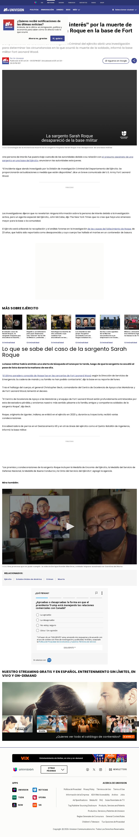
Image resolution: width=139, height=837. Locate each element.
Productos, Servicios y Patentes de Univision (106, 811)
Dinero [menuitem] (59, 10)
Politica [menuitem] (34, 10)
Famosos (71, 2)
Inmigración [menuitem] (47, 10)
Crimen (49, 579)
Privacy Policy (88, 789)
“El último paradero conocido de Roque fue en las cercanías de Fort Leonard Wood (46, 375)
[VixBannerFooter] (69, 758)
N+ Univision (18, 58)
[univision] (13, 9)
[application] (69, 107)
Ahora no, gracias (38, 38)
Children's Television (90, 822)
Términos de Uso (104, 789)
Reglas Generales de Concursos (90, 816)
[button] (69, 526)
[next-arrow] (136, 724)
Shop (102, 2)
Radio (93, 2)
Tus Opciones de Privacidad (113, 822)
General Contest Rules (115, 816)
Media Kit (93, 800)
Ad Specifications (80, 800)
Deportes (83, 2)
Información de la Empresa (77, 795)
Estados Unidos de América (29, 579)
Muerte (61, 579)
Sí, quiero (57, 38)
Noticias (50, 2)
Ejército (8, 579)
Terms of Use (119, 789)
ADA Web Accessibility (100, 795)
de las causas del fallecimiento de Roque (109, 228)
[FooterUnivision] (23, 769)
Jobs (122, 795)
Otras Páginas (51, 769)
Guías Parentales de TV (115, 800)
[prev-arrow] (0, 724)
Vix (42, 2)
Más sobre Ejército (20, 308)
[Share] (134, 60)
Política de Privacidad (72, 789)
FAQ (101, 800)
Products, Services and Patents (112, 805)
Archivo (115, 795)
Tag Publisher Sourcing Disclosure (82, 805)
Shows (61, 2)
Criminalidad (8, 343)
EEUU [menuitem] (68, 10)
